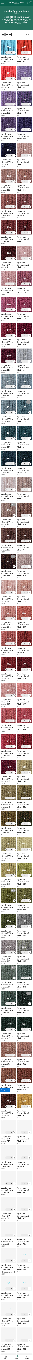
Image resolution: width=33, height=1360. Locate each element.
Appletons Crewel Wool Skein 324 (7, 1241)
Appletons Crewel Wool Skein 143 (23, 290)
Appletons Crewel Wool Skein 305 (7, 1113)
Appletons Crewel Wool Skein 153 (23, 393)
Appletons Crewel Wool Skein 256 (7, 933)
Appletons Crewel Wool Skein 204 (7, 624)
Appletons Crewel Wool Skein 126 (7, 239)
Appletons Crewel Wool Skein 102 (7, 110)
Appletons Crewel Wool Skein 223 (7, 727)
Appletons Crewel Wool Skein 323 (23, 1216)
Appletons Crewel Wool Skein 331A (7, 1321)
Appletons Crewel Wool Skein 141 (23, 265)
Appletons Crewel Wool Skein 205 (23, 624)
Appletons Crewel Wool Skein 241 (23, 779)
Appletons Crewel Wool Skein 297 (7, 1036)
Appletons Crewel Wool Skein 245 (23, 830)
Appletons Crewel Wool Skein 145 (23, 316)
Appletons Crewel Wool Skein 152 (7, 393)
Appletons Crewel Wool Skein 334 (23, 1346)
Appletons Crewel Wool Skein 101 (23, 85)
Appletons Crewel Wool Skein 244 (7, 830)
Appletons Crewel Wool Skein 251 (7, 856)
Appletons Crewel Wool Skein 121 (23, 162)
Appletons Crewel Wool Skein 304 (23, 1087)
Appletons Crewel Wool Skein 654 (7, 59)
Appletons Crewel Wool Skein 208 (7, 676)
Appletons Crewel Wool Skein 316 (7, 1190)
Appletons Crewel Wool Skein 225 (7, 753)
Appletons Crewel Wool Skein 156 (7, 444)
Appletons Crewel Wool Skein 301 (7, 1061)
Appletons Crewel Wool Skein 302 (23, 1061)
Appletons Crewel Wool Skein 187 (7, 573)
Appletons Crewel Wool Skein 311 (23, 1113)
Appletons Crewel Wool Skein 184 (23, 522)
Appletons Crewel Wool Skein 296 (23, 1010)
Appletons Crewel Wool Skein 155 (23, 419)
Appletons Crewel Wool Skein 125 (23, 213)
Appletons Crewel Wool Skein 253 (23, 881)
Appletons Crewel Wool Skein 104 (7, 136)
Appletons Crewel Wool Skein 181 (7, 496)
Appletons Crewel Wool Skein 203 (23, 599)
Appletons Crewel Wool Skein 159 (23, 470)
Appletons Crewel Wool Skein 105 (23, 136)
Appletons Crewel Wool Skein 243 (23, 804)
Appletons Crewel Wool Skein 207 (23, 650)
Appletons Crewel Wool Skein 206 (7, 650)
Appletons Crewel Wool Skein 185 (7, 547)
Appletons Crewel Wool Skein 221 (7, 701)
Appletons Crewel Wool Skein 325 (23, 1241)
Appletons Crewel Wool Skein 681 (7, 85)
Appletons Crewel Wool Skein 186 (23, 547)
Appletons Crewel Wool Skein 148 (23, 342)
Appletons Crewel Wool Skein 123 (23, 187)
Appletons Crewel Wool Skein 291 (23, 933)
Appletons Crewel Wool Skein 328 (7, 1295)
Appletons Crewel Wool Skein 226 (23, 753)
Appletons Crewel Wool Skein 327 (23, 1267)
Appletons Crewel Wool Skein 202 (7, 599)
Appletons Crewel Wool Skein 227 (7, 779)
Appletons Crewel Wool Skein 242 (7, 804)
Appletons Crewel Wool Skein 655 (23, 59)
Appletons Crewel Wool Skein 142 (7, 290)
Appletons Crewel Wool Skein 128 (7, 265)
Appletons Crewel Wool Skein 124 (7, 213)
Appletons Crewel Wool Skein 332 (23, 1321)
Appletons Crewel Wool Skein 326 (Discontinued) (8, 1268)
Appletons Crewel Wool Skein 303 (7, 1087)
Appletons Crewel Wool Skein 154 (7, 419)
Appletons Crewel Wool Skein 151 (23, 367)
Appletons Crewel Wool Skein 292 (23, 959)
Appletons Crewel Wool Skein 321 (23, 1190)
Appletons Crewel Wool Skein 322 (7, 1216)
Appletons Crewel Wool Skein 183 (7, 522)
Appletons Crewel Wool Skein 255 (23, 907)
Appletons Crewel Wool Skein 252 (7, 881)
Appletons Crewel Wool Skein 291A (7, 959)
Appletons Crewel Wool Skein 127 (23, 239)
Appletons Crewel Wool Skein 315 (23, 1164)
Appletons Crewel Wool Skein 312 (7, 1138)
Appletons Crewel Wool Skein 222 (23, 701)
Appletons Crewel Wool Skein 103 (23, 110)
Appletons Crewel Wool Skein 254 (7, 907)
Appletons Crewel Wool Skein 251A (23, 856)
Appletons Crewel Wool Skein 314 (7, 1164)
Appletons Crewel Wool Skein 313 (23, 1138)
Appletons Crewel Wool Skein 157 (23, 444)
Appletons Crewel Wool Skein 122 (7, 187)
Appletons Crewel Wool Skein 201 (23, 573)
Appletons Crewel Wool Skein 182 (23, 496)
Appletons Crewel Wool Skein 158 (7, 470)
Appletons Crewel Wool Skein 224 (23, 727)
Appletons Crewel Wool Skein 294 (23, 984)
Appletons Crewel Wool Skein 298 (23, 1036)
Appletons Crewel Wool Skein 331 (23, 1295)
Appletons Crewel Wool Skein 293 (7, 984)
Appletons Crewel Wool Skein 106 (7, 162)
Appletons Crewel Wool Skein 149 (7, 367)
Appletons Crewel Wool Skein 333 (7, 1346)
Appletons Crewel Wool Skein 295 (7, 1010)
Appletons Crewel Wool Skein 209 (23, 676)
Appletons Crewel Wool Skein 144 (7, 316)
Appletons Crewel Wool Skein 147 (7, 342)
